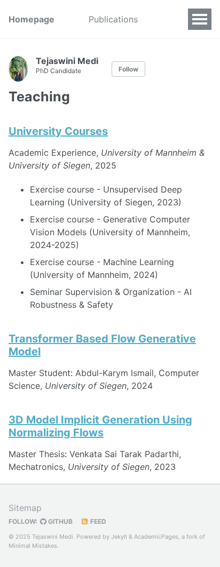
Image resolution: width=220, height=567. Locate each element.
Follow (128, 69)
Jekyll (119, 536)
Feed (97, 521)
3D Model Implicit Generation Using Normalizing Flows (100, 426)
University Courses (58, 131)
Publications (113, 19)
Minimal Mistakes (33, 545)
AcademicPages (156, 536)
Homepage (31, 19)
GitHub (59, 521)
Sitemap (25, 507)
